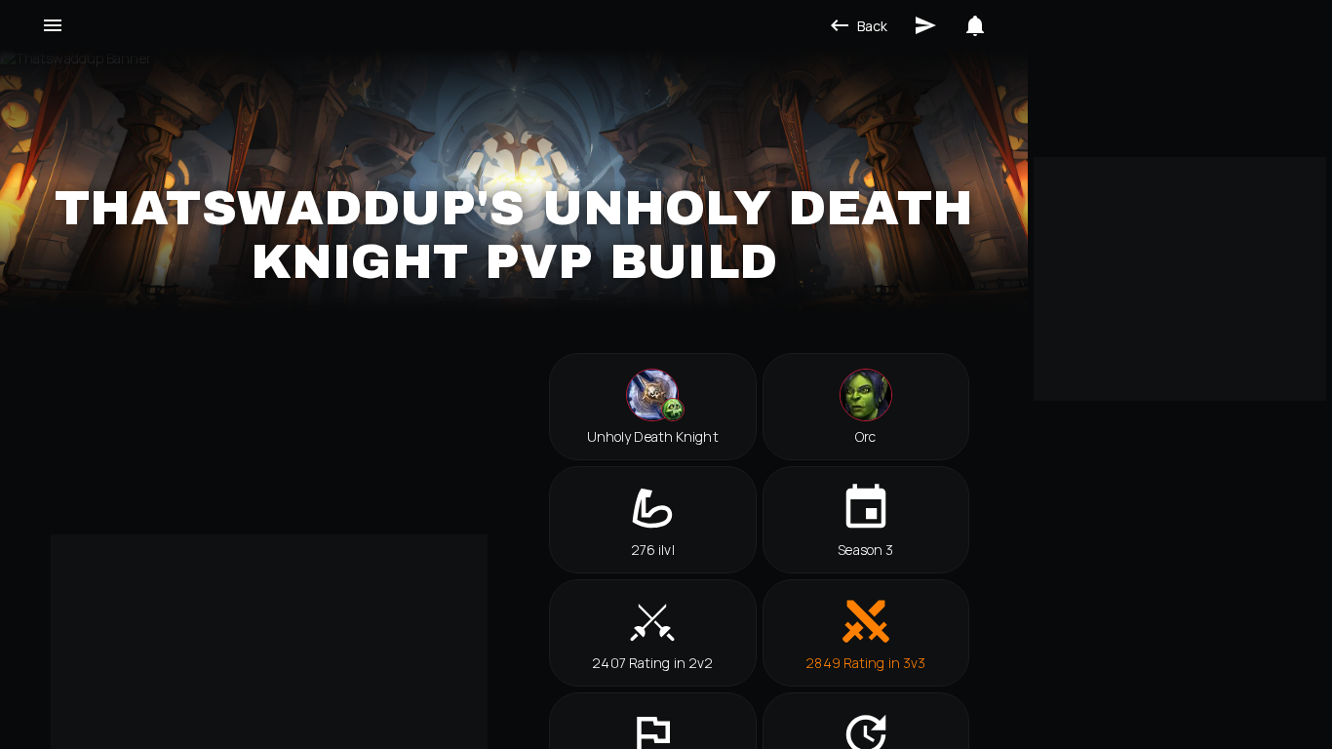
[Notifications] (975, 25)
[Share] (925, 25)
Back (872, 26)
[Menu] (52, 25)
